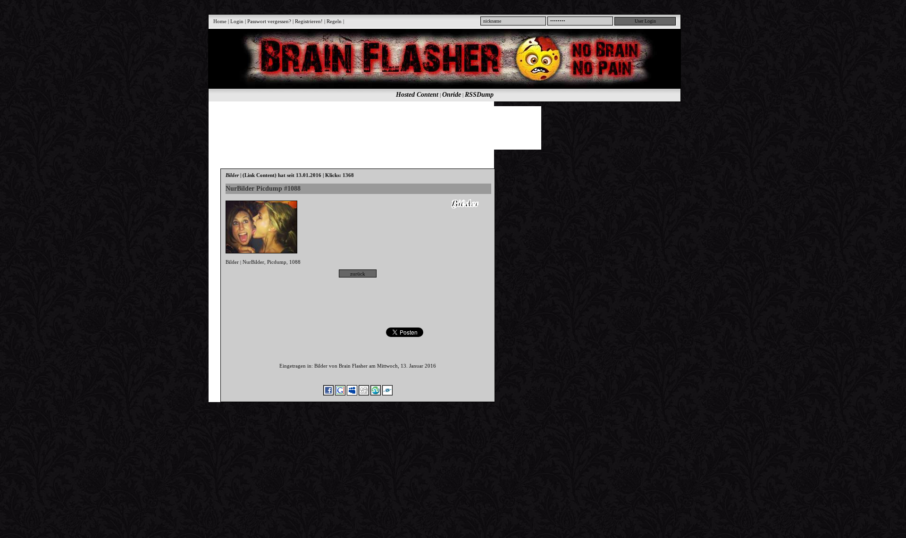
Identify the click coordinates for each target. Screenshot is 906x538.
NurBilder (253, 262)
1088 (295, 262)
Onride (451, 94)
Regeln (334, 21)
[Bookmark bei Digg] (364, 393)
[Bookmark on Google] (340, 393)
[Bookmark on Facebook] (328, 393)
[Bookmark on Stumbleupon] (375, 393)
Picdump (276, 262)
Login (236, 21)
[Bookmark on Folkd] (387, 393)
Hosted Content (417, 94)
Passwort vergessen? (269, 21)
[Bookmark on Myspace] (352, 393)
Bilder (232, 262)
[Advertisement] (439, 127)
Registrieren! (309, 21)
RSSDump (479, 94)
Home (219, 21)
